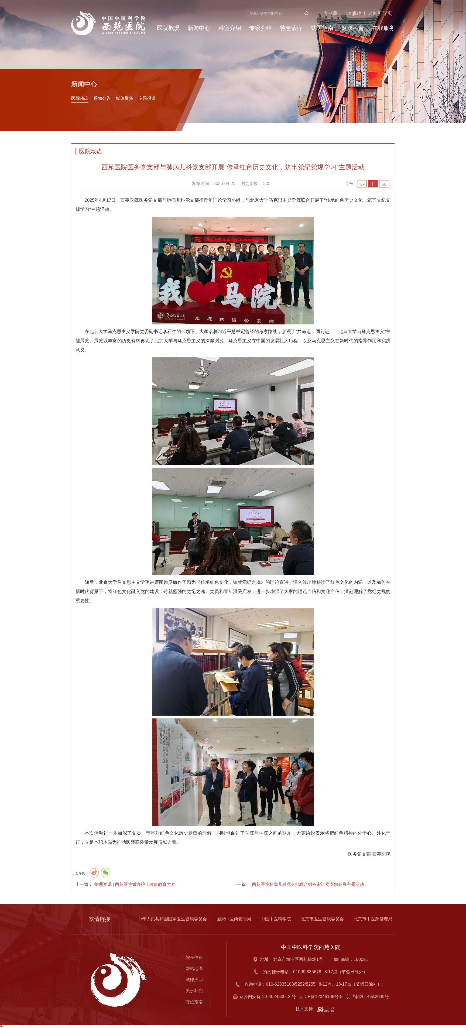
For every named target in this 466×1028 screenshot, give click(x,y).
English (344, 40)
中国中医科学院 (276, 919)
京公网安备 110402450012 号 (267, 996)
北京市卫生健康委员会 (322, 919)
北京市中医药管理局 (373, 919)
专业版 (319, 40)
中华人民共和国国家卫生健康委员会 (172, 919)
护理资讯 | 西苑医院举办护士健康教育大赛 (134, 884)
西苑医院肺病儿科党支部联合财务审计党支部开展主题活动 (308, 884)
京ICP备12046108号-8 (322, 996)
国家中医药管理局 (234, 919)
